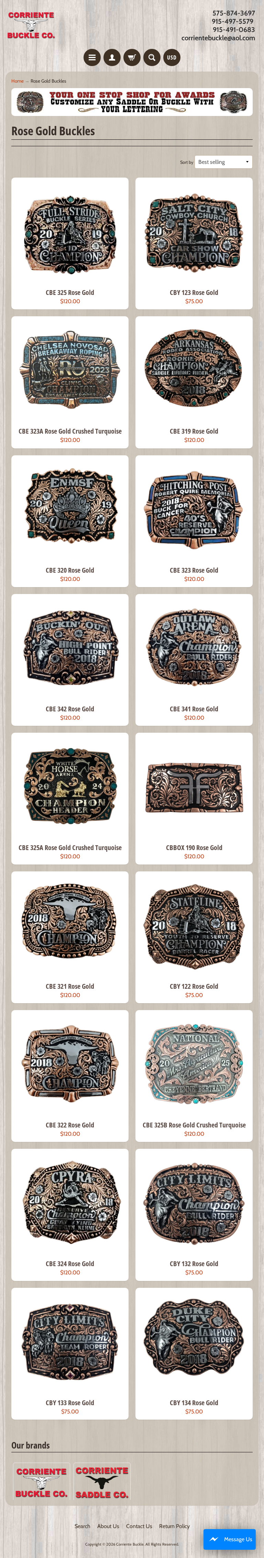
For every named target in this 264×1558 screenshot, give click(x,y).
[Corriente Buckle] (31, 25)
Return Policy (174, 1526)
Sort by (186, 162)
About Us (108, 1526)
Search (82, 1526)
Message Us (238, 1539)
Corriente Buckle (130, 1544)
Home (17, 81)
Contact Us (139, 1526)
